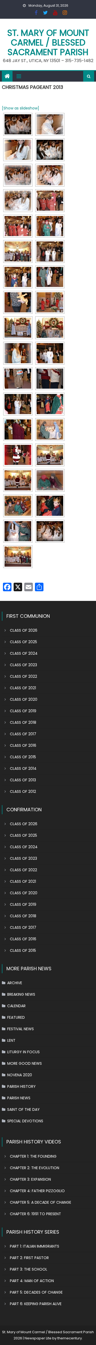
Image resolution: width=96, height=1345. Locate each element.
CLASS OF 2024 (24, 653)
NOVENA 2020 (19, 1075)
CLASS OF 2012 (23, 791)
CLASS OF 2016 (23, 745)
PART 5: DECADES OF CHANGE (36, 1292)
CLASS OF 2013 (23, 780)
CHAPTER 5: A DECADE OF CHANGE (40, 1202)
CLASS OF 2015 (23, 757)
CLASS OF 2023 (23, 665)
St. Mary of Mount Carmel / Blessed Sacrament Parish (48, 42)
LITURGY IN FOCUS (23, 1052)
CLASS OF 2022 (23, 676)
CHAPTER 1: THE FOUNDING (33, 1156)
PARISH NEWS (18, 1098)
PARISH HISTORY (21, 1086)
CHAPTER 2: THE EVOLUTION (34, 1167)
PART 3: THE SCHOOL (28, 1269)
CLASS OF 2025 (23, 642)
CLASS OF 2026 (23, 630)
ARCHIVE (14, 983)
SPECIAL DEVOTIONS (25, 1121)
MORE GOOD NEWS (24, 1063)
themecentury (69, 1338)
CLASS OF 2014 (23, 768)
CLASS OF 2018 (23, 722)
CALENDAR (16, 1006)
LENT (11, 1040)
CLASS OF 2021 (23, 688)
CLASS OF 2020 (23, 699)
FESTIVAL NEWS (20, 1029)
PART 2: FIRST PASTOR (29, 1257)
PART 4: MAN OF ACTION (32, 1280)
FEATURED (16, 1017)
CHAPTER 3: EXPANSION (30, 1179)
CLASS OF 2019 (23, 711)
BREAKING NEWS (21, 994)
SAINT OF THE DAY (23, 1109)
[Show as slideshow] (20, 108)
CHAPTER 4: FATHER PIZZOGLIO (37, 1191)
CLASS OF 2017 (23, 734)
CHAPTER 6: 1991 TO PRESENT (35, 1214)
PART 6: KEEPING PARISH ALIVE (36, 1303)
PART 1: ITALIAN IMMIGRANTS (34, 1246)
